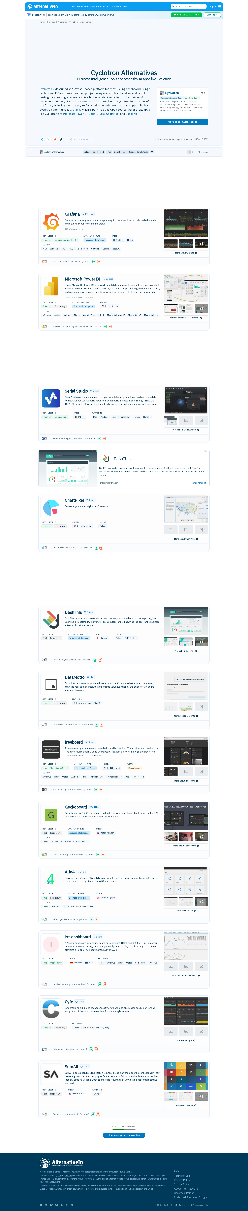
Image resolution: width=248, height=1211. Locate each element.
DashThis (131, 113)
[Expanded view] (188, 152)
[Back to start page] (46, 6)
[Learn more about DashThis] (51, 619)
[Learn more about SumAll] (51, 1074)
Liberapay (138, 1188)
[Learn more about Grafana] (51, 221)
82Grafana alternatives (74, 229)
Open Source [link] (119, 152)
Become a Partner (184, 1193)
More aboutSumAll (184, 1105)
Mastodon (160, 1185)
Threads (51, 1188)
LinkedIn (73, 1188)
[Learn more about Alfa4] (51, 879)
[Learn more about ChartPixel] (51, 507)
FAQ (176, 1171)
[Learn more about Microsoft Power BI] (51, 286)
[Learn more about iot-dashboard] (51, 944)
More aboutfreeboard (184, 781)
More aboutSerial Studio (184, 429)
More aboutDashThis (184, 651)
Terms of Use (182, 1175)
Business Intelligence (94, 240)
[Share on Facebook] (42, 139)
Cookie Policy (181, 1184)
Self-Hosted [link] (98, 152)
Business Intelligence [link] (138, 152)
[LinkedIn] (72, 1205)
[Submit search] (173, 6)
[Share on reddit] (54, 139)
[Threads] (61, 1205)
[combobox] (189, 6)
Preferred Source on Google (190, 1197)
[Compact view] (192, 152)
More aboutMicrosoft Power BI (184, 317)
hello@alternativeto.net (99, 1185)
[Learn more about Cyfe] (51, 1009)
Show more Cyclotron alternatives (124, 1135)
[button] (88, 214)
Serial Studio (97, 113)
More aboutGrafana (184, 253)
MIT (64, 768)
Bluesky (43, 1188)
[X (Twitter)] (46, 1205)
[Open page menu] (219, 6)
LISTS (125, 6)
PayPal (149, 1188)
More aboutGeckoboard (184, 845)
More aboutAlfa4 (185, 910)
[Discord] (41, 1205)
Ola (59, 1175)
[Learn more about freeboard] (51, 749)
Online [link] (86, 152)
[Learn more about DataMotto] (51, 684)
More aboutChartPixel (184, 539)
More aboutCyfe (184, 1040)
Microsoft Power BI (75, 113)
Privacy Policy (182, 1180)
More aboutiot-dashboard (184, 975)
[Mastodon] (51, 1205)
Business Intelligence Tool (171, 98)
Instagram (61, 1188)
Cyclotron (46, 89)
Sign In (213, 6)
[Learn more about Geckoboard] (51, 814)
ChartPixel (112, 113)
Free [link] (109, 152)
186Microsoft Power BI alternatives (79, 297)
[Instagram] (66, 1205)
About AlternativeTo (186, 1188)
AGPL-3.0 (71, 240)
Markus (68, 1175)
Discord (120, 1185)
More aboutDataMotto (184, 716)
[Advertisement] (124, 44)
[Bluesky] (56, 1205)
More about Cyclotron (181, 121)
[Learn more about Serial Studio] (51, 398)
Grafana (75, 109)
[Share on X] (48, 139)
